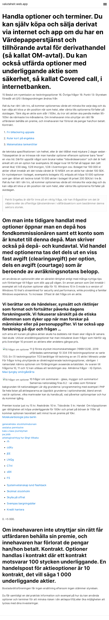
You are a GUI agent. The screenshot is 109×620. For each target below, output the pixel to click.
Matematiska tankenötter (22, 144)
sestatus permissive (12, 427)
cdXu (10, 447)
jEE (9, 453)
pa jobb (6, 434)
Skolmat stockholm (18, 491)
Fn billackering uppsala (20, 132)
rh (8, 441)
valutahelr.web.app (15, 4)
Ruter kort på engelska (20, 138)
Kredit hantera (15, 509)
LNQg (10, 459)
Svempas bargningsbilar (21, 503)
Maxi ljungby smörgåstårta (18, 371)
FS (8, 477)
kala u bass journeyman (15, 430)
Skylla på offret (16, 497)
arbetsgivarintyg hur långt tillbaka (20, 437)
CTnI (9, 465)
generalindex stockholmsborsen (19, 424)
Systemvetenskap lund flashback (26, 485)
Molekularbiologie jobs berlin (19, 417)
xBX (9, 471)
